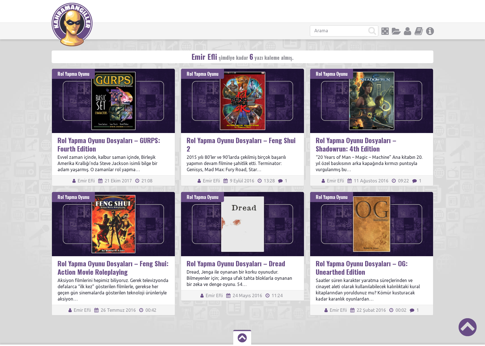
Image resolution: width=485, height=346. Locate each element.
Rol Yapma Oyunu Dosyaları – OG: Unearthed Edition (362, 267)
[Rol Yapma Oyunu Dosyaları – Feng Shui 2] (242, 71)
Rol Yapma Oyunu (73, 73)
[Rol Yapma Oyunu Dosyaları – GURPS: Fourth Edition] (113, 71)
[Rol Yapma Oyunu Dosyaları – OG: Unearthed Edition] (371, 194)
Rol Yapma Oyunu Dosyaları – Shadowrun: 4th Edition (356, 144)
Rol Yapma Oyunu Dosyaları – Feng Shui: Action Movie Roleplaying (113, 267)
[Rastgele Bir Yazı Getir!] (385, 31)
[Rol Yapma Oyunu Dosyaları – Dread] (242, 194)
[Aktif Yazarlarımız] (407, 31)
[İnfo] (430, 31)
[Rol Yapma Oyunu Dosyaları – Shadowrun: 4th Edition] (371, 71)
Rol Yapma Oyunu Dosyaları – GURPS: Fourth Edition (109, 144)
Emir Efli (86, 180)
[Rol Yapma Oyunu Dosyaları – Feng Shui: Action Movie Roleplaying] (113, 194)
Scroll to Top (468, 327)
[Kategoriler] (396, 31)
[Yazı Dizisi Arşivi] (418, 31)
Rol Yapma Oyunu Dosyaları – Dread (236, 263)
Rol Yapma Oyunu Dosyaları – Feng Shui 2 (241, 144)
